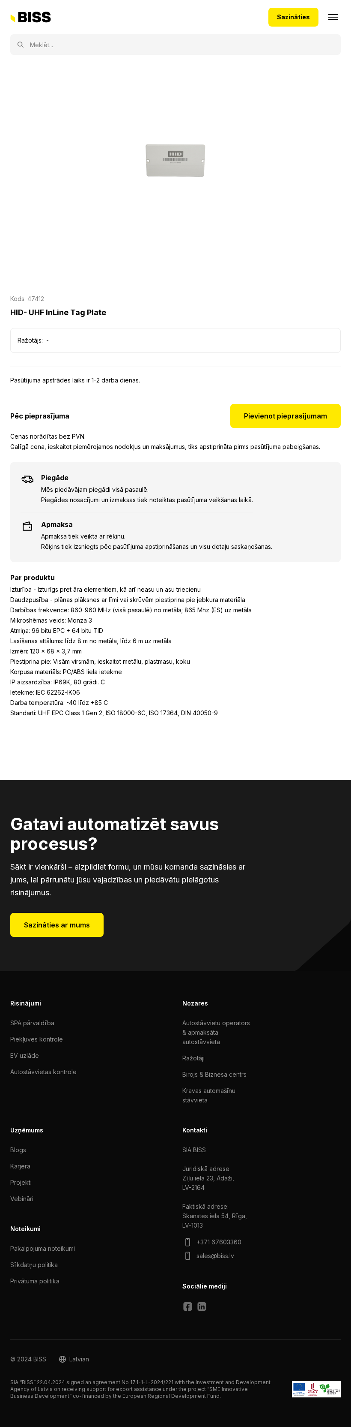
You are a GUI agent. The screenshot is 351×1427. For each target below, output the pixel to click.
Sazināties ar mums (57, 925)
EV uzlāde (24, 1055)
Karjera (20, 1166)
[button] (74, 1359)
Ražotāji (193, 1058)
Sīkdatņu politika (34, 1264)
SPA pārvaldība (32, 1023)
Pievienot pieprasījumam (285, 416)
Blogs (18, 1149)
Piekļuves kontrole (36, 1039)
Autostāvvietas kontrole (43, 1071)
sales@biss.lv (215, 1255)
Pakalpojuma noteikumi (42, 1248)
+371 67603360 (218, 1242)
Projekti (21, 1182)
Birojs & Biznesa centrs (214, 1074)
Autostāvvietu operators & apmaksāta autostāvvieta (216, 1032)
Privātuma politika (34, 1281)
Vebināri (21, 1198)
